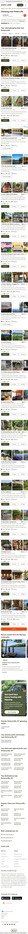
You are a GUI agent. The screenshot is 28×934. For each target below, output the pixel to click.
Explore (2, 8)
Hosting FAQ (17, 866)
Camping (24, 8)
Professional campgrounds (20, 859)
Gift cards (3, 854)
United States (8, 8)
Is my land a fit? (17, 856)
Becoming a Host (18, 854)
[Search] (24, 15)
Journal (3, 859)
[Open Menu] (25, 5)
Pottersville (19, 8)
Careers (3, 861)
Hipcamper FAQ (5, 866)
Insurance (16, 861)
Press (2, 863)
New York (14, 8)
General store (4, 856)
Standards (16, 863)
